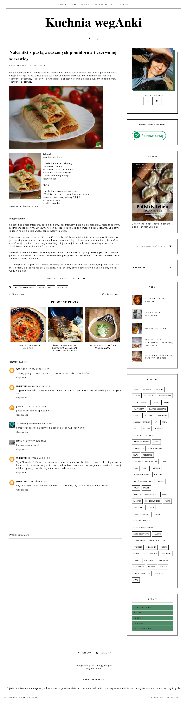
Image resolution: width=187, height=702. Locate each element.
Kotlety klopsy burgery (145, 462)
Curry (137, 416)
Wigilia (151, 567)
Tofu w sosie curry (156, 328)
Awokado (147, 389)
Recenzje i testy (141, 534)
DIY (156, 422)
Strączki (62, 287)
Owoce (146, 488)
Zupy (136, 580)
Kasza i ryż (139, 448)
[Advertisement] (62, 547)
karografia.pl (175, 697)
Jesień (156, 442)
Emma (19, 441)
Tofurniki (166, 554)
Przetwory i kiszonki (144, 527)
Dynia (164, 422)
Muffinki (158, 475)
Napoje (161, 481)
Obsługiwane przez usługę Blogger (93, 665)
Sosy (165, 541)
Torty (136, 560)
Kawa (136, 455)
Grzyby (146, 429)
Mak (145, 468)
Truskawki (149, 560)
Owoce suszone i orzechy (145, 494)
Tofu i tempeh (150, 554)
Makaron (155, 468)
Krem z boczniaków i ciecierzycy (103, 346)
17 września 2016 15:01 (39, 481)
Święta (164, 547)
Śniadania (151, 547)
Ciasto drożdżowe (157, 409)
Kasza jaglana (155, 448)
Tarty (136, 554)
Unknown (21, 386)
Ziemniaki (158, 573)
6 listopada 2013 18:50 (34, 406)
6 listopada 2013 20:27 (40, 423)
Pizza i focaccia (141, 514)
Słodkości (154, 541)
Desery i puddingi (142, 422)
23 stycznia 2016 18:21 (39, 458)
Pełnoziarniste (153, 501)
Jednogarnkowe (141, 442)
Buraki (155, 402)
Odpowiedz (22, 377)
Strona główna (67, 4)
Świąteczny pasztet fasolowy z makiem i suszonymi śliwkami (65, 348)
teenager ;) (22, 423)
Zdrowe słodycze (142, 573)
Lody (136, 468)
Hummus (159, 429)
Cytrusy (148, 416)
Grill (136, 429)
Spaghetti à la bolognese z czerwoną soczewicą (159, 342)
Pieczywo (138, 508)
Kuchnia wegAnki (93, 22)
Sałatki (157, 534)
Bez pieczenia (165, 396)
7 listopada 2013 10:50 (34, 441)
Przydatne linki (105, 4)
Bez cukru (149, 396)
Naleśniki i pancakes (24, 287)
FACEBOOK (86, 653)
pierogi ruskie (26, 75)
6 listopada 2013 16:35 (39, 386)
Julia (18, 406)
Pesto (167, 501)
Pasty (51, 287)
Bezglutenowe (141, 402)
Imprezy (137, 435)
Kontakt (125, 4)
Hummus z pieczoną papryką (28, 346)
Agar (136, 389)
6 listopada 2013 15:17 (38, 369)
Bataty (137, 396)
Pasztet (137, 501)
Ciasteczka (139, 409)
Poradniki (157, 514)
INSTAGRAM (105, 653)
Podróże (138, 623)
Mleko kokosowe (141, 475)
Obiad (41, 287)
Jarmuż (149, 435)
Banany (159, 389)
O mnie (86, 4)
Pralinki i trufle (142, 521)
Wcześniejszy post (110, 294)
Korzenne (147, 455)
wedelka (20, 369)
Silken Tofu (139, 541)
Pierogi (150, 508)
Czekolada (162, 416)
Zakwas (163, 567)
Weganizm (163, 560)
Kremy (165, 462)
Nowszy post (18, 294)
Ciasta (166, 402)
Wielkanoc (139, 567)
